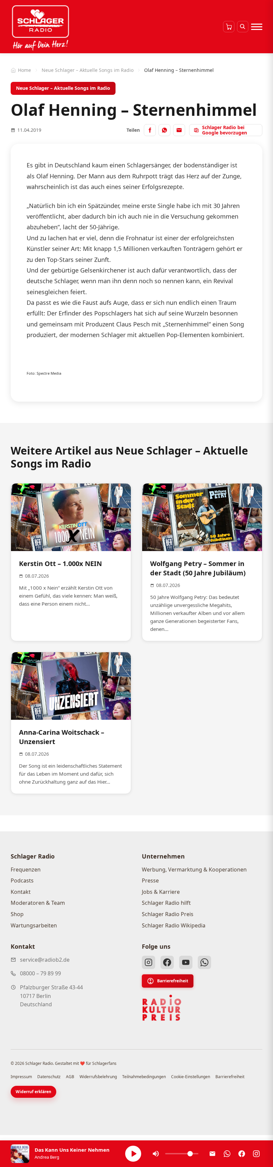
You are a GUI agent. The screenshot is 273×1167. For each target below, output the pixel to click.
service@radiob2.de (45, 959)
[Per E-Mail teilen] (179, 130)
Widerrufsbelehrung (98, 1076)
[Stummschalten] (155, 1153)
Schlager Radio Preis (167, 914)
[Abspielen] (133, 1154)
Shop (17, 914)
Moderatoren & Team (38, 902)
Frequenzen (26, 869)
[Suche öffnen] (242, 26)
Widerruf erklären (33, 1091)
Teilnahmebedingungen (144, 1076)
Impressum (21, 1076)
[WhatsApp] (204, 962)
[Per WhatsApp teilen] (164, 130)
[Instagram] (148, 962)
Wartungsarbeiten (34, 925)
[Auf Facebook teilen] (150, 130)
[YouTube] (185, 962)
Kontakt (21, 891)
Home (24, 70)
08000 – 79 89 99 (40, 973)
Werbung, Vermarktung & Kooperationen (194, 869)
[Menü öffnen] (256, 26)
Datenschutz (49, 1076)
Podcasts (22, 880)
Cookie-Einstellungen (190, 1076)
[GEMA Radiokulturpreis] (162, 1008)
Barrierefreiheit (172, 981)
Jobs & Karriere (161, 891)
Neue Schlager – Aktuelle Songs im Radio (88, 70)
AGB (70, 1076)
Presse (150, 880)
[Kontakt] (212, 1154)
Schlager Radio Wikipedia (173, 925)
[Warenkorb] (228, 26)
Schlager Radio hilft (166, 902)
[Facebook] (167, 962)
